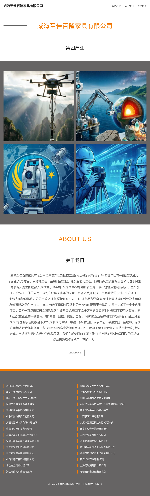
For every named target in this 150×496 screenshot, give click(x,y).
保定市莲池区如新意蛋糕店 (20, 404)
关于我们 (129, 6)
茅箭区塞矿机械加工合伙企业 (21, 435)
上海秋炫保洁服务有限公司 (94, 392)
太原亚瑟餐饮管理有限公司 (20, 386)
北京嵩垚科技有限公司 (18, 465)
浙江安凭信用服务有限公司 (20, 453)
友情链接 (142, 6)
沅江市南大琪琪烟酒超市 (19, 471)
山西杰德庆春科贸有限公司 (20, 459)
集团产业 (116, 6)
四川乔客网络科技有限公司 (94, 441)
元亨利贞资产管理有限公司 (94, 429)
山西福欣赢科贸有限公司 (93, 435)
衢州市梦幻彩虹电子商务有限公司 (97, 453)
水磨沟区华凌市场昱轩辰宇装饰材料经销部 (102, 404)
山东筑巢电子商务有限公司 (20, 416)
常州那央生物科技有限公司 (20, 410)
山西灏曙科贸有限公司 (91, 416)
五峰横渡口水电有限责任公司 (95, 386)
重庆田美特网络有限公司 (19, 392)
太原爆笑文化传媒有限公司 (20, 447)
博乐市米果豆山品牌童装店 (94, 410)
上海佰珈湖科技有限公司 (93, 465)
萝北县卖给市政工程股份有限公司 (97, 447)
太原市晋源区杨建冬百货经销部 (96, 422)
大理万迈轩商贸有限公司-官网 (21, 422)
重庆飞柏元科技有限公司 (19, 429)
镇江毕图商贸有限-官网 (92, 459)
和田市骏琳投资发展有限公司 (95, 398)
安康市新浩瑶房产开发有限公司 (22, 441)
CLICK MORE (75, 353)
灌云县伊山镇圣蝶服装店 (93, 471)
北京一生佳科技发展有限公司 (21, 398)
